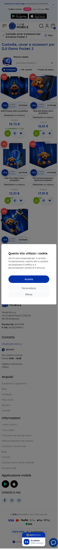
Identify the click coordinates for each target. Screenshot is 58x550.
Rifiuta (28, 294)
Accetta (29, 279)
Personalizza (29, 288)
